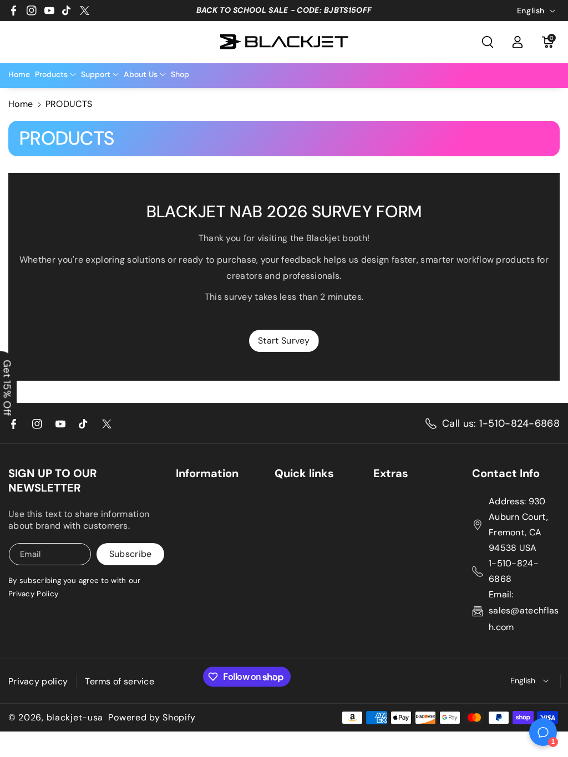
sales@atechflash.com (524, 619)
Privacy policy (38, 681)
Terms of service (119, 681)
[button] (487, 42)
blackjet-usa (75, 717)
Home (20, 104)
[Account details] (517, 42)
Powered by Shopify (152, 717)
